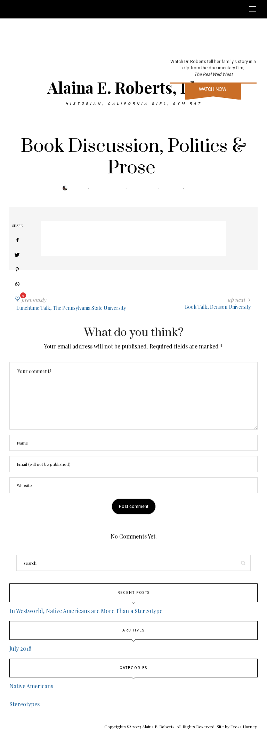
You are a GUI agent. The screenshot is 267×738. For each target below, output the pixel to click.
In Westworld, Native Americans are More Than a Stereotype (85, 610)
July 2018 (20, 648)
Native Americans (31, 686)
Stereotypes (24, 704)
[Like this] (17, 298)
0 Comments (145, 188)
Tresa (80, 188)
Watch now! (213, 89)
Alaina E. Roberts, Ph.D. (134, 87)
